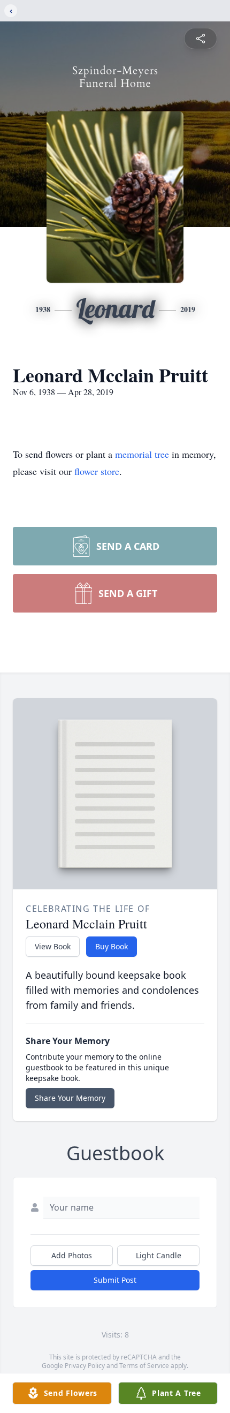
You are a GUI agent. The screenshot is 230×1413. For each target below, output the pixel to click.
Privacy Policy (85, 1365)
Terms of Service (144, 1365)
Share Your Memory (70, 1098)
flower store (96, 471)
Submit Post (115, 1280)
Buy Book (111, 946)
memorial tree (142, 454)
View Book (53, 946)
